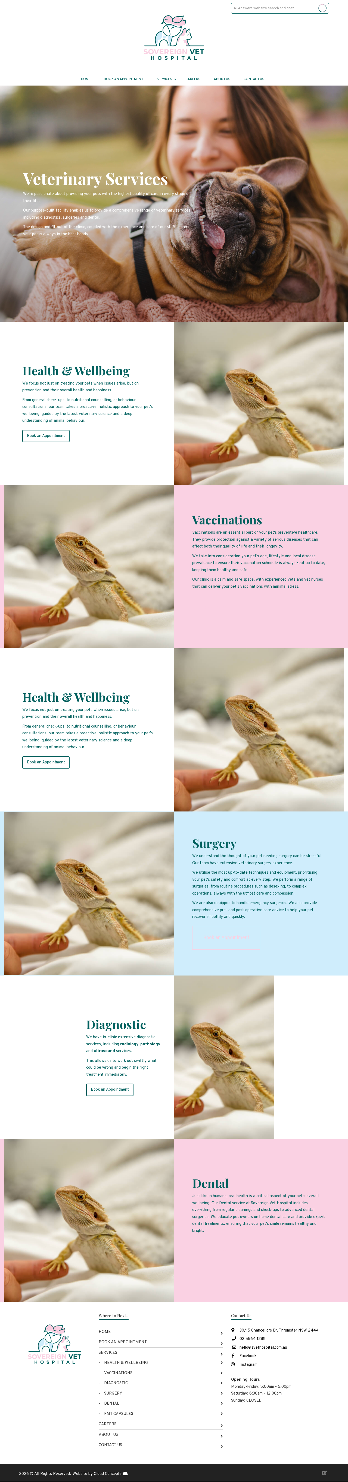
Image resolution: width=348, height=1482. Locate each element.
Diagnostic (116, 1383)
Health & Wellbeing (126, 1362)
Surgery (113, 1393)
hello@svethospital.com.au (263, 1347)
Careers (192, 79)
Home (86, 79)
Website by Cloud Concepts (98, 1474)
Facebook (247, 1356)
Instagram (247, 1364)
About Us (222, 79)
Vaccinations (118, 1373)
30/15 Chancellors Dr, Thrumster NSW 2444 (278, 1330)
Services (108, 1352)
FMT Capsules (118, 1414)
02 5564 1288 (253, 1339)
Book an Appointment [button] (46, 436)
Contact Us (254, 79)
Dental (111, 1403)
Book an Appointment (123, 79)
